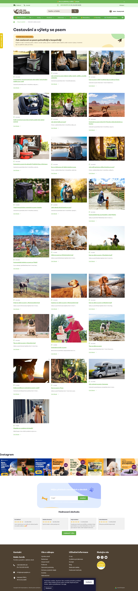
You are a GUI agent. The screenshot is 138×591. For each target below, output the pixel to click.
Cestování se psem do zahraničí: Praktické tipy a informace (30, 164)
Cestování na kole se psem (58, 347)
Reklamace (44, 559)
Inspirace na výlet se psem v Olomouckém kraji (64, 303)
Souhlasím (89, 582)
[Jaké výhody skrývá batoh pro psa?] (69, 190)
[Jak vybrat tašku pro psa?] (69, 105)
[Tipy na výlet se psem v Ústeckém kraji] (31, 326)
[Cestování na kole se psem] (69, 328)
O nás (71, 556)
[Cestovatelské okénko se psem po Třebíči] (31, 241)
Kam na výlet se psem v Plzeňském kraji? (100, 255)
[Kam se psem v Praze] (69, 371)
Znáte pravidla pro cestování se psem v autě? (26, 388)
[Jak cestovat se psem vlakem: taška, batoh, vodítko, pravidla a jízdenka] (69, 60)
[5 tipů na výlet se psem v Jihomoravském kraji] (31, 285)
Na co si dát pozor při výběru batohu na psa (63, 167)
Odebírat (83, 498)
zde (65, 584)
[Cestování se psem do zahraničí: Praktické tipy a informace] (31, 147)
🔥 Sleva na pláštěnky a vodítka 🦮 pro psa (68, 1)
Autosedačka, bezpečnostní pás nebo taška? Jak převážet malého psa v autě (30, 80)
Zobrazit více (69, 533)
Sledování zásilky (74, 567)
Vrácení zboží (45, 562)
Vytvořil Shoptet (121, 587)
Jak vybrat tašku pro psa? (58, 122)
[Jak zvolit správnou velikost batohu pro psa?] (107, 148)
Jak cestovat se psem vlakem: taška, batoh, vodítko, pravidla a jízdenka (68, 77)
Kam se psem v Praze (57, 388)
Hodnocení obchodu (69, 511)
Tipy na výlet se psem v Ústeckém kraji (24, 343)
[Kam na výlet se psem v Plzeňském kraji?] (107, 238)
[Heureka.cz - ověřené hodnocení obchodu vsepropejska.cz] (101, 565)
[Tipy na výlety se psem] (107, 327)
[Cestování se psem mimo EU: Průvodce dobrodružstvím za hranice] (107, 105)
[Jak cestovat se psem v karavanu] (107, 369)
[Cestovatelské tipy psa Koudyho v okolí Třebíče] (107, 194)
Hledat (75, 11)
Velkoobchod (45, 575)
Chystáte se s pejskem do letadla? (23, 428)
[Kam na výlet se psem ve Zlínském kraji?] (107, 285)
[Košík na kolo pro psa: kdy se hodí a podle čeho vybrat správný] (31, 104)
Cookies (43, 573)
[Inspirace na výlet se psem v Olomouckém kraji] (69, 285)
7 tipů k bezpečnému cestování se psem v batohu (27, 207)
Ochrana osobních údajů (48, 570)
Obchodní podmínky (47, 567)
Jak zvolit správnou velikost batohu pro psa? (101, 167)
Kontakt (28, 5)
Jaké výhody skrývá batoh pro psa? (61, 207)
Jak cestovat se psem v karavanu (98, 384)
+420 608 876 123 (22, 565)
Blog (70, 564)
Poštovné (18, 5)
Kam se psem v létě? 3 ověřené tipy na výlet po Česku (104, 80)
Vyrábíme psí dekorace (76, 559)
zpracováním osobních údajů (77, 502)
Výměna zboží (45, 556)
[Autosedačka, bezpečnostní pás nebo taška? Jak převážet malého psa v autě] (31, 62)
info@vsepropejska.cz (23, 572)
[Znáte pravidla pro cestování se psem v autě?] (31, 371)
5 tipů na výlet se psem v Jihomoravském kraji (26, 303)
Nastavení (49, 588)
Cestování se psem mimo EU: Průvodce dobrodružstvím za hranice (106, 123)
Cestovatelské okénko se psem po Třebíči (25, 262)
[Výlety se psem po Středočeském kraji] (69, 238)
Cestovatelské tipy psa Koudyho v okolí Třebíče (102, 215)
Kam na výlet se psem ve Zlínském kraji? (100, 303)
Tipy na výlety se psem (95, 346)
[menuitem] (20, 17)
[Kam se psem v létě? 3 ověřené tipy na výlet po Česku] (107, 62)
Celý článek (16, 88)
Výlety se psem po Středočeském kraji (62, 255)
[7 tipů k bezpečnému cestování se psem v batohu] (31, 190)
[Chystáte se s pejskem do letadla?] (31, 411)
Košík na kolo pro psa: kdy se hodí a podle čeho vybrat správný (28, 121)
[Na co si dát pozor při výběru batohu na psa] (69, 148)
